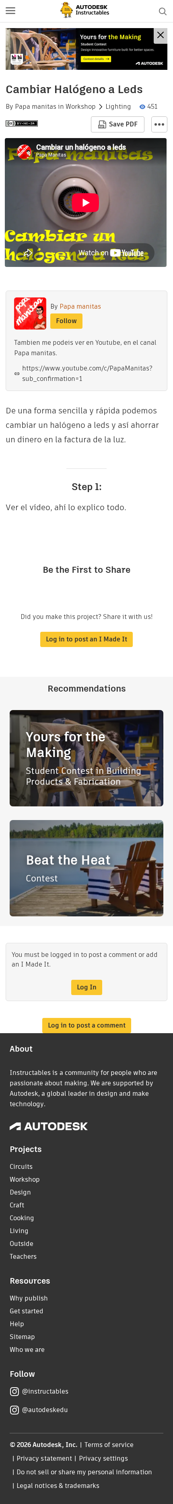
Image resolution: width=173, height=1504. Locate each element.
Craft (17, 1205)
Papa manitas (35, 107)
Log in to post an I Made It (86, 639)
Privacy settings (103, 1458)
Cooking (22, 1218)
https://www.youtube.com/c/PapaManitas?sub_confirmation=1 (87, 373)
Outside (21, 1243)
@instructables (45, 1391)
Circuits (21, 1166)
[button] (10, 11)
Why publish (29, 1298)
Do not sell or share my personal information (84, 1472)
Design (20, 1192)
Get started (26, 1311)
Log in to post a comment (87, 1025)
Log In (87, 987)
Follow (66, 321)
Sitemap (22, 1336)
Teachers (23, 1256)
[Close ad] (160, 36)
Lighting (118, 107)
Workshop (81, 107)
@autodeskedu (45, 1409)
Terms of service (109, 1444)
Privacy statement (44, 1458)
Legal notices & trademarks (57, 1485)
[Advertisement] (86, 49)
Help (17, 1324)
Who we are (27, 1349)
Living (19, 1230)
